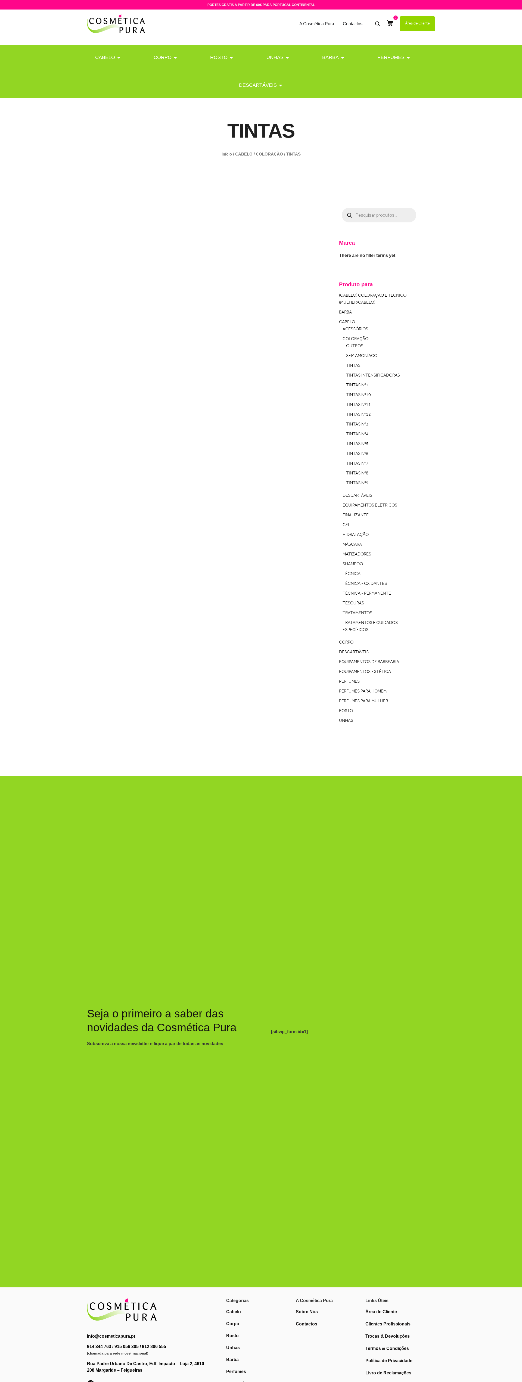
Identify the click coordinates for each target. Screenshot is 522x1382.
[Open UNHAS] (287, 57)
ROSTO (219, 57)
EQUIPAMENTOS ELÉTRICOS (370, 505)
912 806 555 (154, 1346)
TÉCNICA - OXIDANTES (365, 584)
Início (227, 154)
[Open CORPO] (175, 57)
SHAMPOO (353, 564)
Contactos (352, 23)
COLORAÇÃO (269, 154)
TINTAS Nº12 (358, 415)
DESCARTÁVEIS (258, 85)
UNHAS (275, 57)
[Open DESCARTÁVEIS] (280, 85)
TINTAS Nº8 (357, 473)
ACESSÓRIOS (355, 329)
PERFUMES (391, 57)
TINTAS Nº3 (357, 424)
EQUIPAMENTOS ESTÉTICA (365, 672)
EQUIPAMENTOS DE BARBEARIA (369, 662)
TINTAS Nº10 (358, 395)
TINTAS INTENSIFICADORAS (373, 375)
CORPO (163, 57)
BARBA (330, 57)
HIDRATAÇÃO (356, 535)
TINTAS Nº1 (357, 385)
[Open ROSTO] (231, 57)
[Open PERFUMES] (408, 57)
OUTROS (354, 346)
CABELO (105, 57)
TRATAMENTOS (357, 613)
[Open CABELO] (118, 57)
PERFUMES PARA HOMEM (363, 691)
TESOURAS (353, 603)
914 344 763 (99, 1346)
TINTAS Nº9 (357, 483)
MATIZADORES (357, 554)
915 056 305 (126, 1346)
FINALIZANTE (356, 515)
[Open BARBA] (342, 57)
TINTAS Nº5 (357, 444)
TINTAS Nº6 (357, 454)
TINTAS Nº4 (357, 434)
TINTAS (353, 366)
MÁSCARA (352, 545)
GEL (346, 525)
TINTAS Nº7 (357, 464)
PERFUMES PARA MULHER (363, 701)
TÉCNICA (352, 574)
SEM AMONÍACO (361, 356)
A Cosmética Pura (316, 23)
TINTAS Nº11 (358, 405)
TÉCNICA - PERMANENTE (367, 594)
